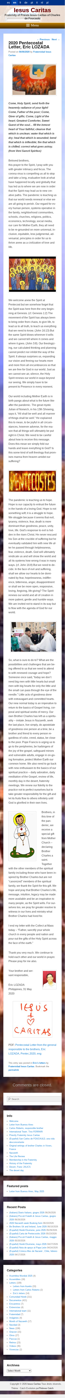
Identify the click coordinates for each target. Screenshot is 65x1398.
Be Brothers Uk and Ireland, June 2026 (28, 1226)
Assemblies (15, 1279)
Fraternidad (14, 1314)
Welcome (13, 1121)
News (12, 1328)
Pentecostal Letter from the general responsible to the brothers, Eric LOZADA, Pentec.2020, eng (32, 1049)
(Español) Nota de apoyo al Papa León (27, 1247)
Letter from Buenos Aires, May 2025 (26, 1191)
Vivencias (14, 1349)
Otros (12, 1335)
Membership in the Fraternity (23, 1160)
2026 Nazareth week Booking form (25, 1223)
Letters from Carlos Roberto (26, 1290)
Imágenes (14, 1318)
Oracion (13, 1332)
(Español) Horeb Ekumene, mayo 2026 (28, 1244)
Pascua (13, 1339)
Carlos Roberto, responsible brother (26, 1128)
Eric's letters (39, 1063)
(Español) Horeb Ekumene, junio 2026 (27, 1230)
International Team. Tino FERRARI (26, 1131)
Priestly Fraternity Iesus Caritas (24, 1135)
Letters (12, 1283)
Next (56, 39)
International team (18, 1311)
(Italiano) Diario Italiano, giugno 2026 (26, 1212)
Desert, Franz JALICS (20, 1167)
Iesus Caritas (32, 10)
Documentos (15, 1300)
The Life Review (17, 1156)
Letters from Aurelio (22, 1286)
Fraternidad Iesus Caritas (21, 1066)
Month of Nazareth (18, 1321)
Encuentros (14, 1304)
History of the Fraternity (20, 1163)
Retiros (12, 1342)
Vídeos (12, 1346)
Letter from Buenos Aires (21, 1124)
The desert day (16, 1170)
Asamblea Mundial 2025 (20, 1276)
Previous (43, 39)
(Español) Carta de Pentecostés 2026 (27, 1233)
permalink (13, 1070)
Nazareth (13, 1153)
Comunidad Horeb (17, 1297)
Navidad (13, 1325)
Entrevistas (14, 1307)
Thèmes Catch (46, 1388)
